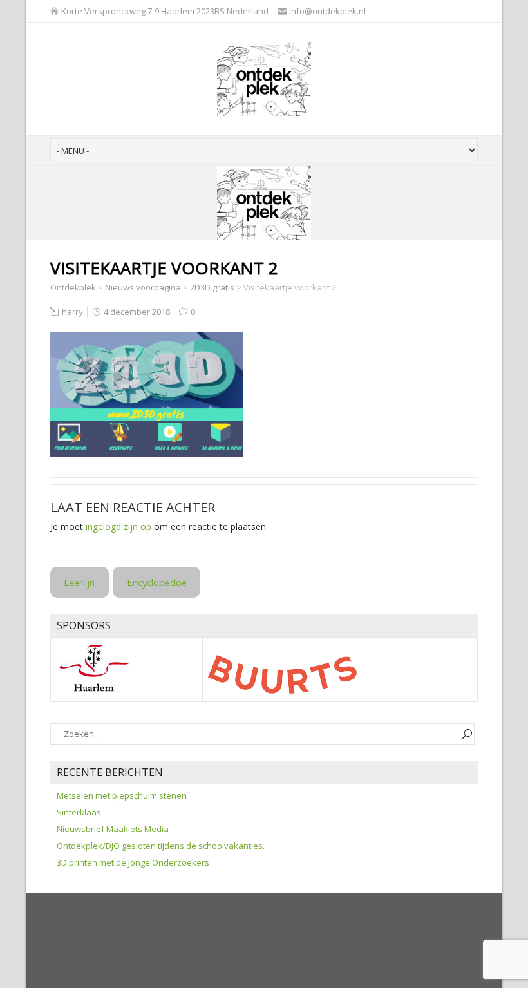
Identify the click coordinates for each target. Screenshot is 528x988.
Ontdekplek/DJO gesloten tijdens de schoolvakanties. (161, 845)
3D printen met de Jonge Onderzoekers (133, 862)
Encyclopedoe (157, 582)
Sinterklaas (79, 812)
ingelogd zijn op (118, 526)
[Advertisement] (284, 942)
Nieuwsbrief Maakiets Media (113, 829)
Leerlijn (79, 582)
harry (72, 312)
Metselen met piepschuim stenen (122, 795)
